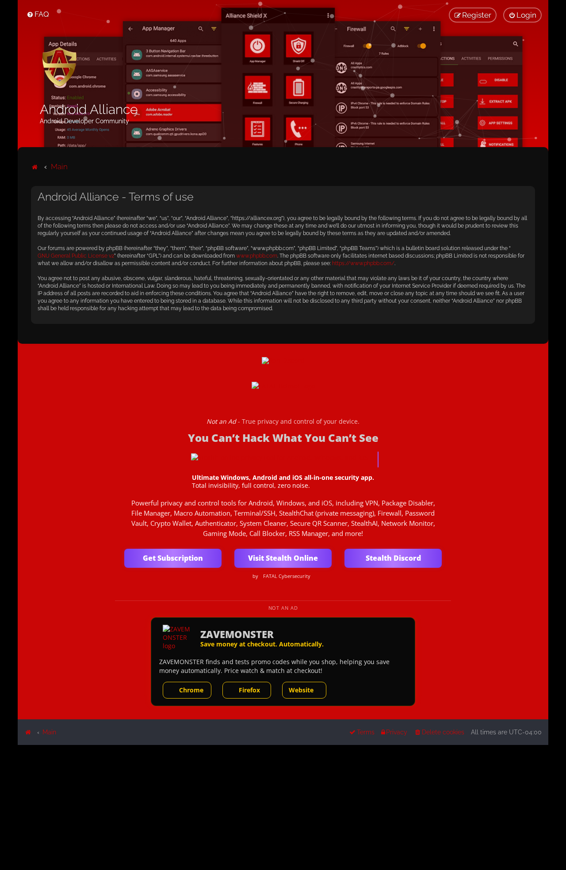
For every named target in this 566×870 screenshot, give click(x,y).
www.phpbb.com (256, 256)
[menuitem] (37, 14)
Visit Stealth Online (283, 558)
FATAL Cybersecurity (286, 576)
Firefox (249, 690)
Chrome (191, 690)
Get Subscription (173, 558)
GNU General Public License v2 (76, 256)
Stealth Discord (393, 558)
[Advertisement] (283, 807)
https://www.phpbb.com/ (363, 263)
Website (301, 690)
